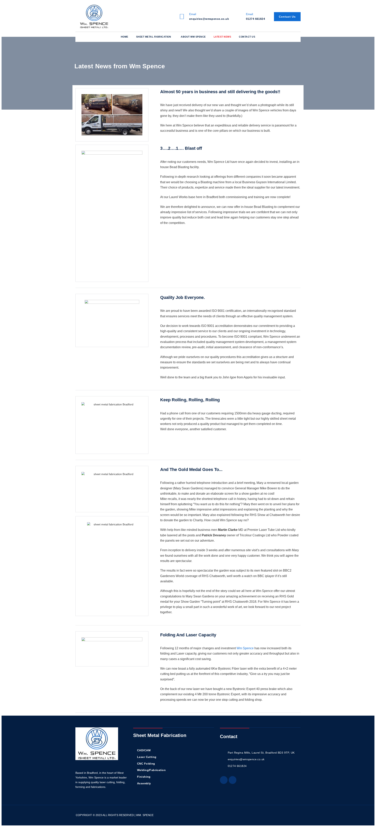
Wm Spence (245, 648)
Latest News (222, 36)
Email (192, 14)
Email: (250, 14)
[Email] (181, 16)
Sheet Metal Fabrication (153, 36)
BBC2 (286, 570)
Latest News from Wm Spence (119, 66)
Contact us (247, 36)
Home (124, 36)
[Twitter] (232, 780)
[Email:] (238, 16)
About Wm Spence (193, 36)
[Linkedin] (224, 780)
